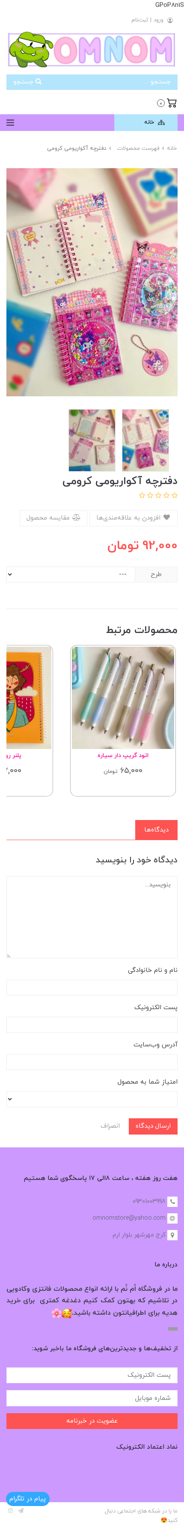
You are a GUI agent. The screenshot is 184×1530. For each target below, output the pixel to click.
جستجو (24, 81)
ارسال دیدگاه (153, 1126)
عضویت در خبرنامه (92, 1421)
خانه (150, 122)
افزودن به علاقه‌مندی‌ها (129, 518)
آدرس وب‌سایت (156, 1044)
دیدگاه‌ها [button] (156, 830)
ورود (158, 20)
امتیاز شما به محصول (148, 1082)
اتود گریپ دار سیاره (123, 756)
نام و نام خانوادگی (153, 970)
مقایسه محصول (49, 518)
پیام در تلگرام (27, 1498)
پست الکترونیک (156, 1007)
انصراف (110, 1126)
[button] (167, 102)
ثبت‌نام (139, 20)
